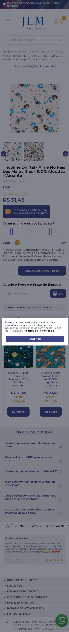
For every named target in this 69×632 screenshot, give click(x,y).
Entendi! (35, 338)
